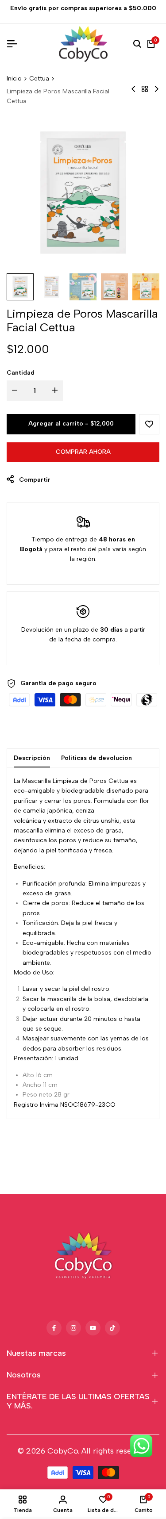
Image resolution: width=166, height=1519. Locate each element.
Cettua (39, 78)
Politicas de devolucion (96, 758)
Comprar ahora (83, 452)
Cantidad (21, 372)
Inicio (14, 78)
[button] (149, 424)
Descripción (32, 758)
